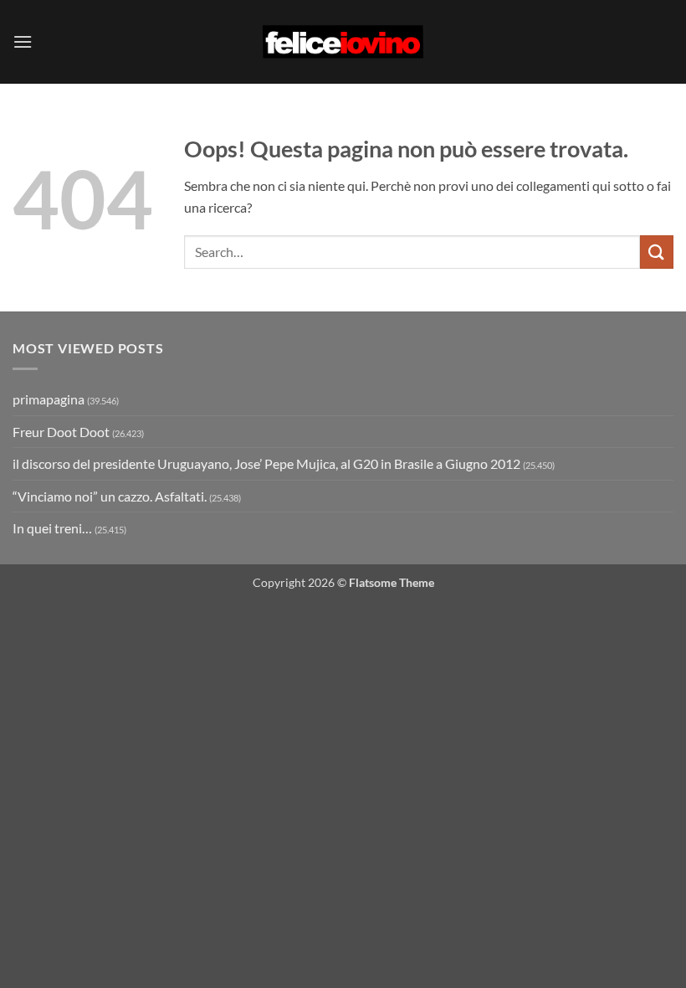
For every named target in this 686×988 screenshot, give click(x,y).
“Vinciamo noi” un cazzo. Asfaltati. (110, 496)
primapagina (48, 399)
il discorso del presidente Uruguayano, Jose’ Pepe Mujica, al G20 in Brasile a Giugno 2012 (266, 463)
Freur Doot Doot (61, 432)
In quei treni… (52, 528)
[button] (23, 41)
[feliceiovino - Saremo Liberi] (343, 41)
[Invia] (656, 251)
